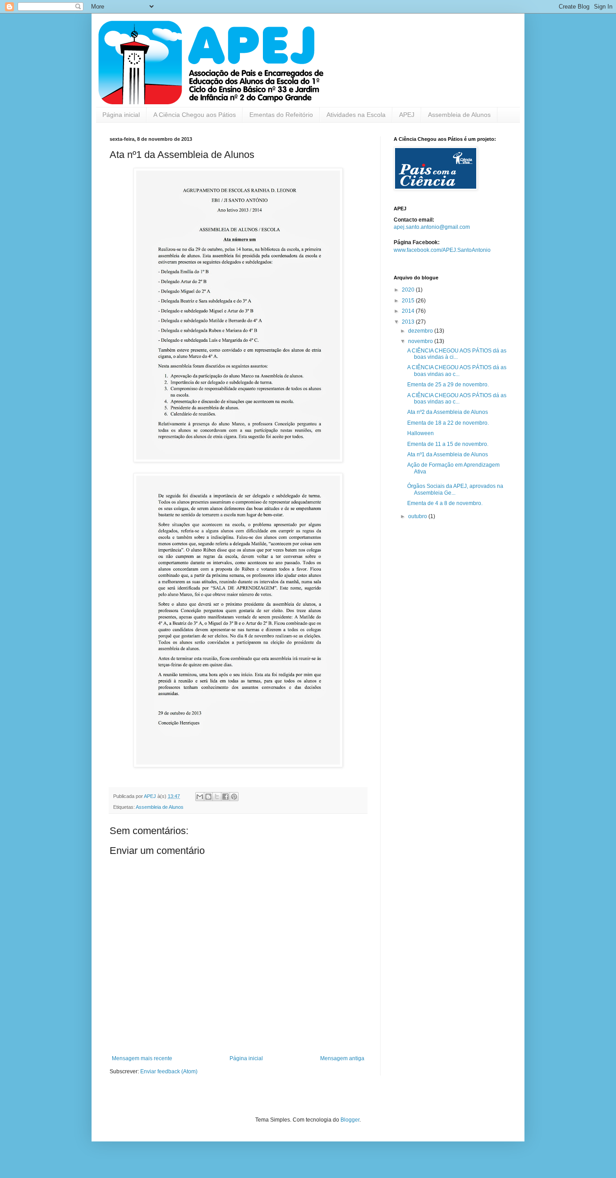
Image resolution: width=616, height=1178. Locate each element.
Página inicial (121, 114)
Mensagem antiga (342, 1058)
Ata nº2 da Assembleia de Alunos (447, 412)
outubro (418, 516)
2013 (409, 322)
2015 (409, 300)
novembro (421, 341)
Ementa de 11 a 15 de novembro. (447, 444)
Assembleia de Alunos (459, 114)
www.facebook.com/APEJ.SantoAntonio (442, 250)
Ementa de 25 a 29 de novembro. (448, 384)
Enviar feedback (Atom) (169, 1071)
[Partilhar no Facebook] (225, 796)
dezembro (421, 331)
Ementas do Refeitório (281, 114)
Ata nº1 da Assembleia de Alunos (447, 454)
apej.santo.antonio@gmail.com (432, 227)
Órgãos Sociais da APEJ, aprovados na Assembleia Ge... (455, 489)
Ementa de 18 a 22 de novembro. (448, 423)
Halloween (420, 433)
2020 (409, 290)
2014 (409, 311)
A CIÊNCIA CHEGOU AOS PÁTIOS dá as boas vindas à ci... (456, 354)
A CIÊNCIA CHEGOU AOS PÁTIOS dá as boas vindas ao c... (456, 370)
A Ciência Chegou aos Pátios (194, 114)
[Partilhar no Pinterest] (234, 796)
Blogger (349, 1120)
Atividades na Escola (356, 114)
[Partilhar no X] (216, 796)
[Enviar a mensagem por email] (199, 796)
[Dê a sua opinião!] (208, 796)
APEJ (406, 114)
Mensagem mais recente (142, 1058)
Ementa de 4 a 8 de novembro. (445, 503)
